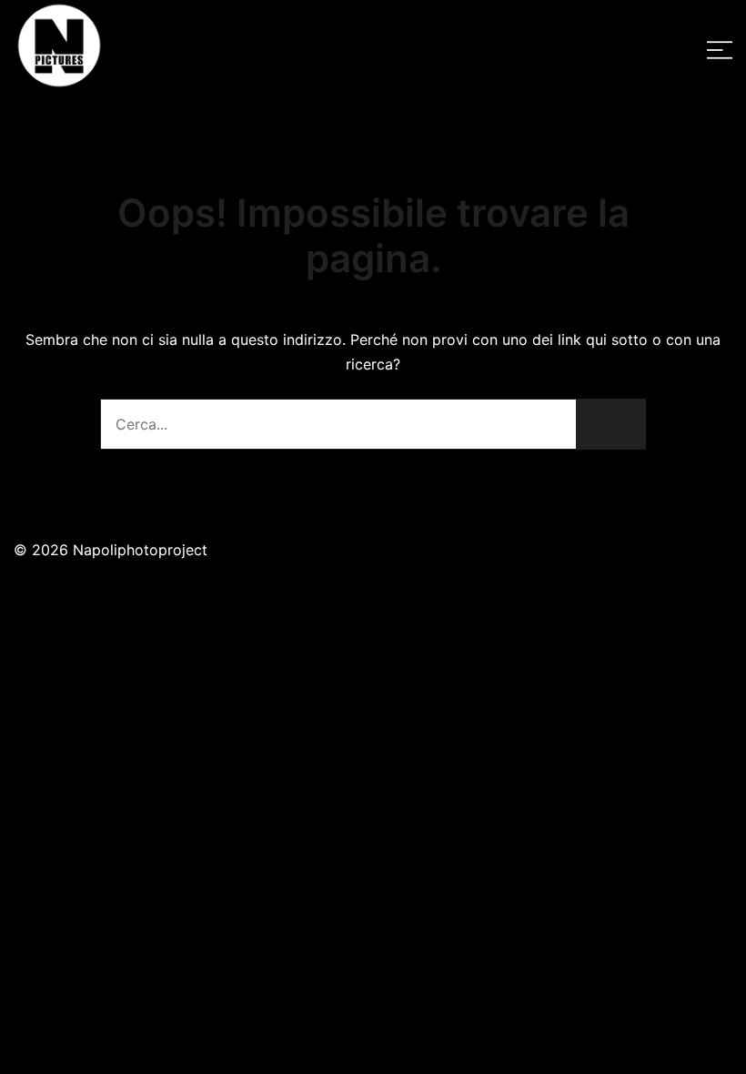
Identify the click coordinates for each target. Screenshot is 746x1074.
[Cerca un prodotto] (611, 424)
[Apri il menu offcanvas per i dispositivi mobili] (719, 49)
